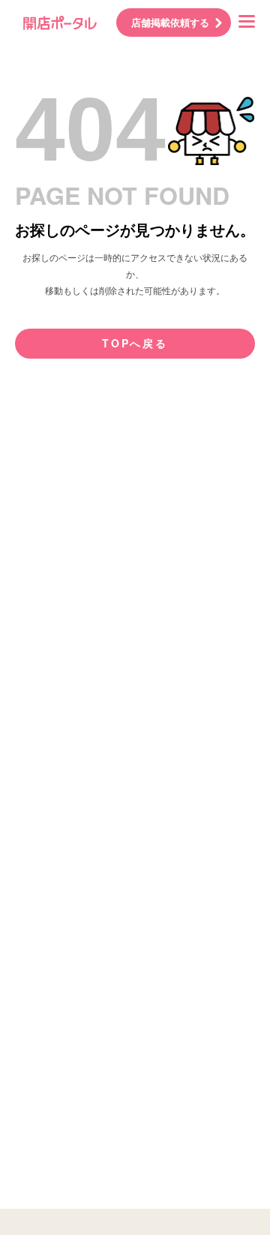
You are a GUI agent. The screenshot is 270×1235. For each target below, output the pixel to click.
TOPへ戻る (135, 342)
